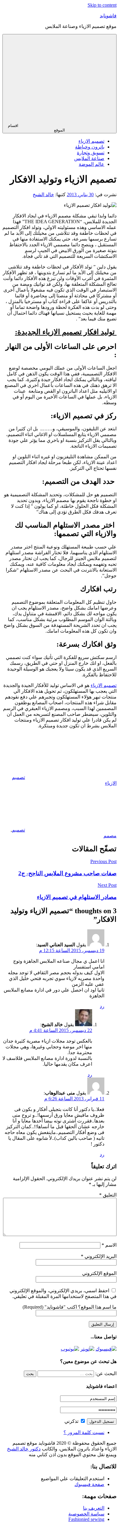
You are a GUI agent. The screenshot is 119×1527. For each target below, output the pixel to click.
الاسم (109, 1245)
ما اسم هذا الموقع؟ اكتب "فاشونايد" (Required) (70, 1307)
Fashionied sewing (86, 1519)
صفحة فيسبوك (89, 1484)
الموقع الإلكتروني (99, 1273)
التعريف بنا (93, 1508)
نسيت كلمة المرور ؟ (83, 1432)
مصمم (110, 835)
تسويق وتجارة (90, 152)
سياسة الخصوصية (86, 1513)
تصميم (18, 829)
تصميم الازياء (91, 141)
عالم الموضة (91, 164)
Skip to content (102, 5)
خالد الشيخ (43, 194)
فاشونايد (108, 15)
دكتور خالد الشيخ (24, 1448)
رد (102, 1006)
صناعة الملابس (89, 158)
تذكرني (72, 1421)
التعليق (108, 1194)
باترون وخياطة (89, 146)
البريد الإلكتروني (99, 1256)
